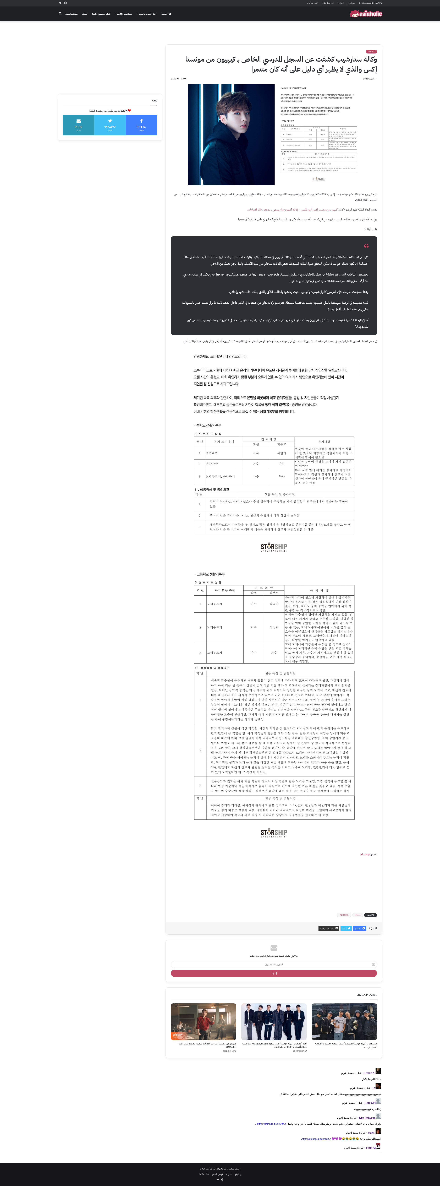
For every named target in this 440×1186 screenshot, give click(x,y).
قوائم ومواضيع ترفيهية (101, 13)
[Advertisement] (220, 30)
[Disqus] (274, 1110)
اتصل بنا (340, 3)
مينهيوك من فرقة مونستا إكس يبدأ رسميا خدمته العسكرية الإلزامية (346, 1043)
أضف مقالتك (312, 3)
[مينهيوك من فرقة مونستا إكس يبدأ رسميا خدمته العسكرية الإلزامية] (344, 1021)
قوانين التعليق (328, 3)
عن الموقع (351, 3)
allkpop (365, 854)
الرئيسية (165, 13)
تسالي (84, 13)
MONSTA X (344, 915)
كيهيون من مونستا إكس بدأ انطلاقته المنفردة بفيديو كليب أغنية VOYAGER (207, 1045)
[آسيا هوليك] (366, 14)
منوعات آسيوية (71, 13)
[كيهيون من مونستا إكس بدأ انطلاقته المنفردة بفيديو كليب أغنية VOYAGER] (203, 1021)
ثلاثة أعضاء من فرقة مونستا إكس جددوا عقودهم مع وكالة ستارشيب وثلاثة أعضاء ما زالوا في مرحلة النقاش (274, 1045)
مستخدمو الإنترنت (124, 13)
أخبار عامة (371, 51)
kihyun (357, 915)
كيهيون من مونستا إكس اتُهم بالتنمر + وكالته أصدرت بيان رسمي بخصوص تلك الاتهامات (292, 210)
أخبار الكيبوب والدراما (147, 13)
